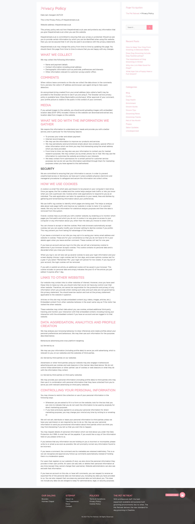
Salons (101, 7)
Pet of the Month (133, 120)
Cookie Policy (95, 504)
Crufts (128, 96)
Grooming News (133, 114)
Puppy (129, 124)
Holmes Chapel (48, 501)
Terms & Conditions (97, 499)
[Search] (149, 27)
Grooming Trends (133, 117)
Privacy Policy (95, 501)
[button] (182, 495)
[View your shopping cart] (152, 7)
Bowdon (45, 499)
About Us (135, 7)
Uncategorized (132, 131)
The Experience (115, 7)
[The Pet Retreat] (48, 7)
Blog (128, 93)
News (127, 7)
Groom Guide (132, 107)
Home (94, 7)
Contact (145, 7)
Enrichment (131, 103)
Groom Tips (131, 110)
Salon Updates (132, 127)
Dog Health (131, 100)
